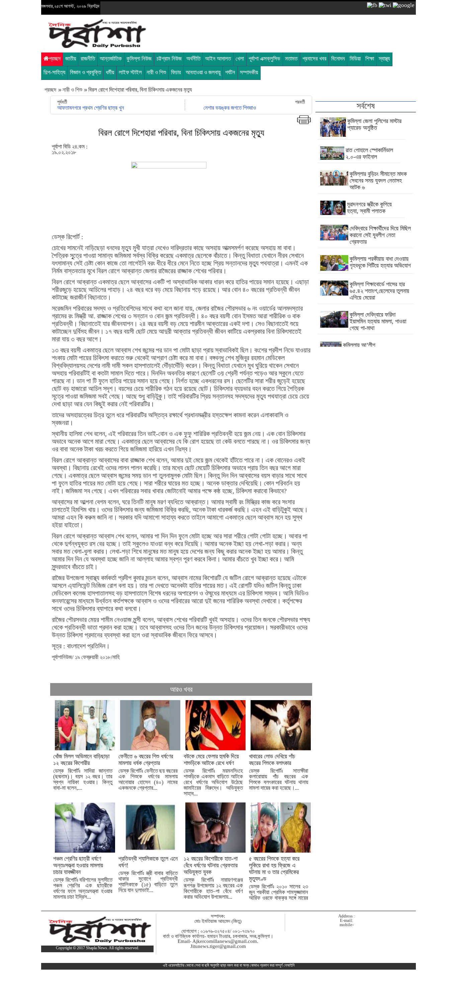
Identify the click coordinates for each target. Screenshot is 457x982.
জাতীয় (70, 59)
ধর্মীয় (110, 72)
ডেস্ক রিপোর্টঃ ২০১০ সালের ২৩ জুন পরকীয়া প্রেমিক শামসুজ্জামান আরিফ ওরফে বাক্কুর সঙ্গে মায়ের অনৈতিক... (278, 881)
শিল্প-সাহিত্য (54, 72)
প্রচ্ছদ (55, 59)
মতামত (291, 59)
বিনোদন (338, 59)
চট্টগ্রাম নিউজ (169, 59)
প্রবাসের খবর (314, 59)
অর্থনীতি (193, 59)
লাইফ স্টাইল (130, 72)
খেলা (240, 59)
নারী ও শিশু (156, 72)
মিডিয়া (355, 59)
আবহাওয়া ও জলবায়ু (203, 72)
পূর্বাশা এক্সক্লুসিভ (264, 59)
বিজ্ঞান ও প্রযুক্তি (85, 72)
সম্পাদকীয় (249, 72)
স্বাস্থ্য (384, 59)
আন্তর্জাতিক (111, 59)
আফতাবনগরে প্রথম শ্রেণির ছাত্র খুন (90, 108)
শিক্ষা (369, 59)
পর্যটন (230, 72)
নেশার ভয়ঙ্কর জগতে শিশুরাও (229, 108)
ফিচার (176, 72)
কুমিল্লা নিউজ (139, 59)
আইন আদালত (218, 59)
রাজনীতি (88, 59)
